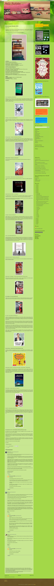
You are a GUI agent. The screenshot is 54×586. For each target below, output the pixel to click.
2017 (36, 219)
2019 (36, 192)
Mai (37, 212)
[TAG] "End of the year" (39, 195)
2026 (36, 184)
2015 (36, 221)
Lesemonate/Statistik (37, 133)
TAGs (35, 139)
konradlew (29, 584)
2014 (36, 222)
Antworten (9, 474)
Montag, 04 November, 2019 (18, 515)
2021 (36, 190)
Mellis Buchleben (12, 4)
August (37, 209)
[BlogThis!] (15, 446)
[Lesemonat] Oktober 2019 (39, 205)
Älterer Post (32, 575)
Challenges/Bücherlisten (38, 138)
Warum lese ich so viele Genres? (39, 146)
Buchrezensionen (37, 134)
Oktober (38, 207)
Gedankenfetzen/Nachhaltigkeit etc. (39, 140)
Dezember (38, 193)
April (37, 213)
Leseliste (36, 132)
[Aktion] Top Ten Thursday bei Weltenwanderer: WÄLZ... (42, 196)
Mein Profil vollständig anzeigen (38, 228)
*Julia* (12, 138)
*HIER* (17, 140)
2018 (36, 218)
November (38, 194)
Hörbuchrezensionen (37, 135)
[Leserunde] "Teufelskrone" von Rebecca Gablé (40, 173)
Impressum (36, 141)
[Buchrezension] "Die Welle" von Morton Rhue (40, 168)
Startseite (19, 575)
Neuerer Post (7, 575)
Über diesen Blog (37, 131)
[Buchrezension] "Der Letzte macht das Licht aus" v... (42, 201)
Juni (37, 211)
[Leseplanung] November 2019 (39, 204)
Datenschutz (36, 142)
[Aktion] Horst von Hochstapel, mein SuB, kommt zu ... (42, 197)
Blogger (34, 584)
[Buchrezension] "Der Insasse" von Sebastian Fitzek (42, 198)
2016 (36, 220)
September (38, 208)
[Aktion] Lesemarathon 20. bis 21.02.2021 (40, 162)
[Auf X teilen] (16, 446)
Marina (8, 534)
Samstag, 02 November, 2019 (12, 534)
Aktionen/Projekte (37, 137)
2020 (36, 191)
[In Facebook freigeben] (17, 446)
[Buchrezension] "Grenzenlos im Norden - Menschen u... (42, 203)
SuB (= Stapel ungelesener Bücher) (39, 136)
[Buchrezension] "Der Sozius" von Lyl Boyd (41, 202)
